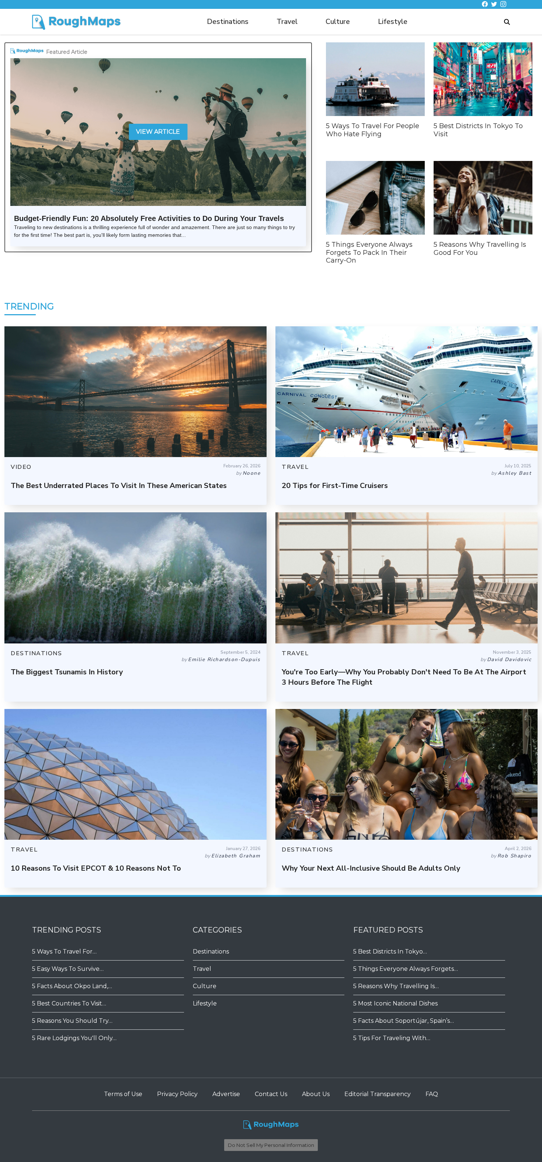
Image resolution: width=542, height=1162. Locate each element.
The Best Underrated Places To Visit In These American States (119, 486)
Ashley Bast (515, 473)
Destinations (228, 22)
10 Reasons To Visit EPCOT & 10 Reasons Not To (96, 868)
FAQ (431, 1094)
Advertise (226, 1094)
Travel (287, 22)
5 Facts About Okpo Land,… (72, 986)
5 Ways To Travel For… (64, 951)
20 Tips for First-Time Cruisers (335, 486)
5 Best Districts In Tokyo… (390, 951)
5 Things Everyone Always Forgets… (405, 968)
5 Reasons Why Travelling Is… (396, 986)
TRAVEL (295, 467)
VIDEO (21, 467)
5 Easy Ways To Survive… (68, 968)
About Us (316, 1094)
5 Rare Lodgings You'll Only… (74, 1038)
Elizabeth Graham (235, 855)
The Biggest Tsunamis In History (67, 672)
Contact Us (271, 1094)
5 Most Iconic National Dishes (395, 1003)
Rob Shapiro (514, 855)
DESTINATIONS (36, 653)
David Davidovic (509, 659)
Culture (338, 22)
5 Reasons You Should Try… (72, 1020)
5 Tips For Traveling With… (391, 1038)
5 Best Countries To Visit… (69, 1003)
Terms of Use (123, 1094)
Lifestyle (392, 22)
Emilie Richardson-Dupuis (224, 659)
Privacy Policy (177, 1094)
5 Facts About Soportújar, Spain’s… (403, 1020)
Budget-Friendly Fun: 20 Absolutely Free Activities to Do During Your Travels (149, 218)
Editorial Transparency (377, 1094)
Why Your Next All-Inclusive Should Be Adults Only (371, 868)
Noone (252, 473)
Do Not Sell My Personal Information (271, 1145)
